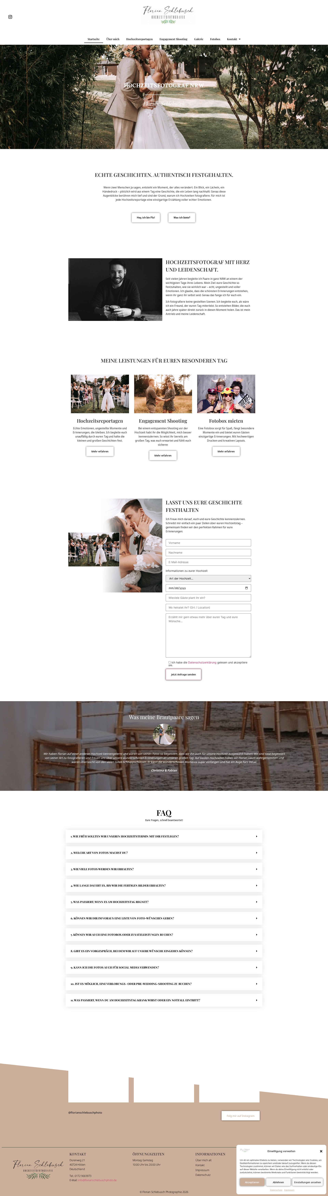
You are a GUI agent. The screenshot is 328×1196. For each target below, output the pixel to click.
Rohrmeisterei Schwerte (229, 1072)
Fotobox (215, 39)
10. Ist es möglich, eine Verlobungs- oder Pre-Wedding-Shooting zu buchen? (131, 984)
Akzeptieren (252, 1182)
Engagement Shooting (173, 39)
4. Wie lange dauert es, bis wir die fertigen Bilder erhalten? (118, 885)
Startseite (94, 39)
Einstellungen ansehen (307, 1182)
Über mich (112, 39)
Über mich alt (203, 1160)
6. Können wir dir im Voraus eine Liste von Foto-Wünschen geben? (122, 918)
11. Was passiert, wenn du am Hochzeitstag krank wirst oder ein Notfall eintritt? (135, 1000)
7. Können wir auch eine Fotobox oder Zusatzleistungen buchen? (122, 934)
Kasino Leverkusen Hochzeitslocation (98, 1072)
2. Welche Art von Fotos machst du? (99, 852)
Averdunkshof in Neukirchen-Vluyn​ (164, 1072)
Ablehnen (278, 1182)
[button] (321, 1151)
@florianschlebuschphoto (85, 1112)
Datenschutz (276, 1190)
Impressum (289, 1190)
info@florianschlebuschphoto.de (97, 1180)
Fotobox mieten (226, 420)
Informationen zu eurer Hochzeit (187, 570)
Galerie (198, 39)
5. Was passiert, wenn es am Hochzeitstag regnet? (109, 902)
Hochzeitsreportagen (139, 39)
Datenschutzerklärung (202, 662)
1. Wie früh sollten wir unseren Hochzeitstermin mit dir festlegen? (125, 836)
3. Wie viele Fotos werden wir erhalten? (102, 869)
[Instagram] (10, 16)
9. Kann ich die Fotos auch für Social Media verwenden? (115, 967)
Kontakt (232, 39)
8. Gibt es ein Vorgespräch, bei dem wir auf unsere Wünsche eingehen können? (132, 951)
